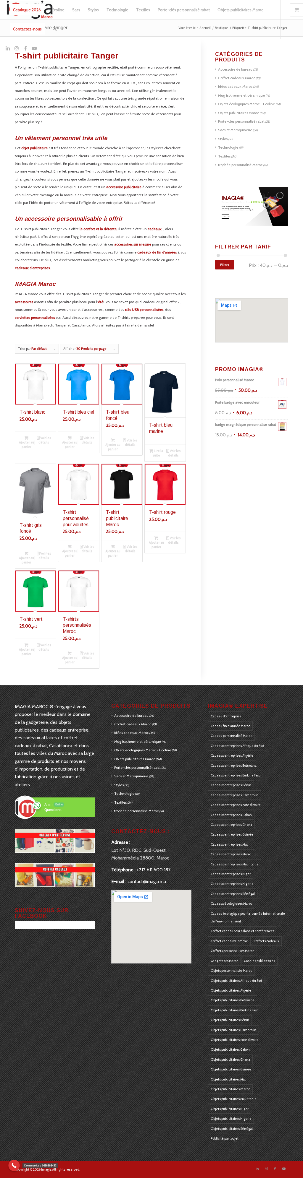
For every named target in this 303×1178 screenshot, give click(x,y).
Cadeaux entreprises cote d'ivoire (236, 805)
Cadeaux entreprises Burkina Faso (235, 775)
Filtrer (224, 264)
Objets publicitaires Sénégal (232, 1129)
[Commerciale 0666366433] (14, 1165)
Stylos (223, 139)
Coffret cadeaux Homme (229, 941)
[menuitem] (27, 10)
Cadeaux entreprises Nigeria (232, 884)
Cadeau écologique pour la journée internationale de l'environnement (248, 917)
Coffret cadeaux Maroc (236, 78)
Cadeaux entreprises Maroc (231, 854)
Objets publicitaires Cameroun (233, 1030)
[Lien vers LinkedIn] (7, 48)
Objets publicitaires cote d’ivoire (235, 1040)
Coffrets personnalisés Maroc (232, 951)
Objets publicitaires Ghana (230, 1059)
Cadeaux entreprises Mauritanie (235, 864)
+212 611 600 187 (153, 869)
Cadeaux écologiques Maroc (231, 903)
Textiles (224, 156)
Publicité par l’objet (224, 1138)
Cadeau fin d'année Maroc (230, 726)
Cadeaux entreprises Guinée (232, 834)
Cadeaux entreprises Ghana (231, 825)
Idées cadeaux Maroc (235, 86)
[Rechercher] (54, 29)
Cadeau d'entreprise (226, 716)
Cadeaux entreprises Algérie (232, 755)
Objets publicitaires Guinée (231, 1069)
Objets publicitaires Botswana (232, 1000)
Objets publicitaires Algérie (231, 990)
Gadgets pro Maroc (224, 961)
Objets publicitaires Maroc (238, 113)
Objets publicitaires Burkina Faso (234, 1010)
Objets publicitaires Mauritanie (234, 1099)
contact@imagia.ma (147, 881)
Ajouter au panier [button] (26, 444)
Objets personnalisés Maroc (231, 971)
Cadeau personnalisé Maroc (231, 736)
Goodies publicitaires (259, 961)
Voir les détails (44, 440)
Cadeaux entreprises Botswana (234, 765)
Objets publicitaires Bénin (230, 1020)
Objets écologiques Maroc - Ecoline (246, 104)
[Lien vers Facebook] (25, 48)
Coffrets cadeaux (266, 941)
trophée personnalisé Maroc (240, 165)
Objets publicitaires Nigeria (231, 1119)
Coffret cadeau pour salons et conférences (242, 931)
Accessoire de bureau (235, 69)
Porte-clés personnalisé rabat (241, 121)
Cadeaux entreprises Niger (231, 874)
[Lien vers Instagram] (16, 48)
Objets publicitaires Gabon (230, 1049)
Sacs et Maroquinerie (235, 130)
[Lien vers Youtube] (34, 48)
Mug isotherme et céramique (241, 95)
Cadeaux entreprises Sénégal (233, 894)
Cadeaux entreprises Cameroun (234, 795)
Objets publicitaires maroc (230, 1089)
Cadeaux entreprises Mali (230, 844)
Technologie (228, 147)
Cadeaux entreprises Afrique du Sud (237, 746)
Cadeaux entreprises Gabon (231, 815)
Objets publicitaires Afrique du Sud (236, 981)
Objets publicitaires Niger (230, 1109)
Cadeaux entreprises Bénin (231, 785)
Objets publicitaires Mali (228, 1079)
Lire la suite (158, 453)
